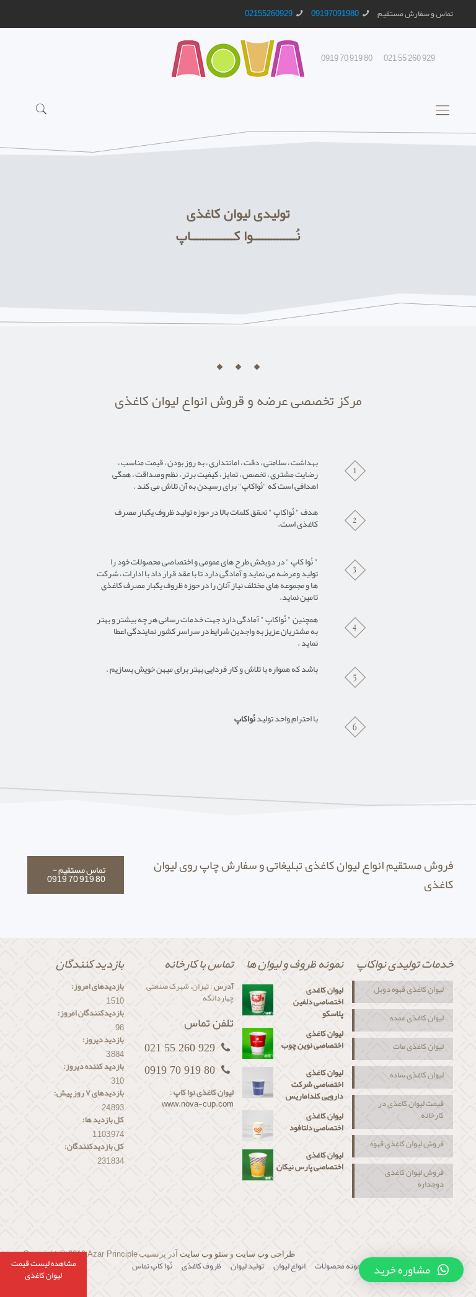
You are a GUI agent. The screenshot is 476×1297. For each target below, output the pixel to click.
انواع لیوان (289, 1266)
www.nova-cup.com (198, 1104)
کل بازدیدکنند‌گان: (94, 1146)
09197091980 (335, 14)
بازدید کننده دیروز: (93, 1066)
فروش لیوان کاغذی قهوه (407, 1145)
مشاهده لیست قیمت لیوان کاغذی (43, 1269)
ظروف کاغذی (201, 1266)
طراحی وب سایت (265, 1254)
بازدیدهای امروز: (97, 986)
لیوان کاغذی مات (418, 1047)
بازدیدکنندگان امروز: (91, 1013)
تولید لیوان (247, 1266)
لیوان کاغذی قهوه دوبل (409, 990)
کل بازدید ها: (103, 1120)
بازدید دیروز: (103, 1040)
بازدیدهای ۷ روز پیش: (89, 1093)
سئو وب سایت (204, 1254)
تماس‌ (140, 1266)
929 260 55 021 (409, 59)
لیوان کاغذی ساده (417, 1076)
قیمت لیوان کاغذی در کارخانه (411, 1110)
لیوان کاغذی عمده (416, 1019)
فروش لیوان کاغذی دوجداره (414, 1179)
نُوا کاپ (161, 1266)
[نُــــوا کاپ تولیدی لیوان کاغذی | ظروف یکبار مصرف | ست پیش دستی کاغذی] (238, 60)
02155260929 (269, 14)
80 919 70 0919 (346, 59)
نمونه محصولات (339, 1266)
